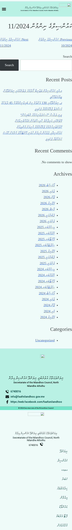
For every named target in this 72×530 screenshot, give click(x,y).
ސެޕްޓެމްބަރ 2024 (45, 287)
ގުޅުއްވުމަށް (62, 525)
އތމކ (64, 470)
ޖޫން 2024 (49, 305)
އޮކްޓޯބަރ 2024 (46, 281)
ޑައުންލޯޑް (63, 507)
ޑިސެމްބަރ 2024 (46, 269)
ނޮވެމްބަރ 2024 (46, 275)
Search (67, 56)
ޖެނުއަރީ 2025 (47, 263)
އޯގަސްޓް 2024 (47, 293)
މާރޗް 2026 (48, 209)
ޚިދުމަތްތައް (62, 488)
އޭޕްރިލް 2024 (47, 317)
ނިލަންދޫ (63, 451)
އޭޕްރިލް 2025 (47, 251)
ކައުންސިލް (62, 460)
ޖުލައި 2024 (48, 299)
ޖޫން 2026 (49, 197)
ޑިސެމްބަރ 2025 (46, 227)
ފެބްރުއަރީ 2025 (46, 257)
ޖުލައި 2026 (48, 191)
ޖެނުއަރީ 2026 (47, 221)
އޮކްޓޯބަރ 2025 (46, 239)
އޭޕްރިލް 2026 (47, 203)
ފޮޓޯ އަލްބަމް (61, 516)
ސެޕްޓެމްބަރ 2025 (45, 245)
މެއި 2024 (49, 311)
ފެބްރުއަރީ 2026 (46, 215)
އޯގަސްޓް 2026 (47, 185)
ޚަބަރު (64, 479)
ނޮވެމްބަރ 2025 (46, 233)
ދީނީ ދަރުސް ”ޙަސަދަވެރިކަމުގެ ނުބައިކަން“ (41, 115)
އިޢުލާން (63, 497)
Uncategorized (45, 340)
